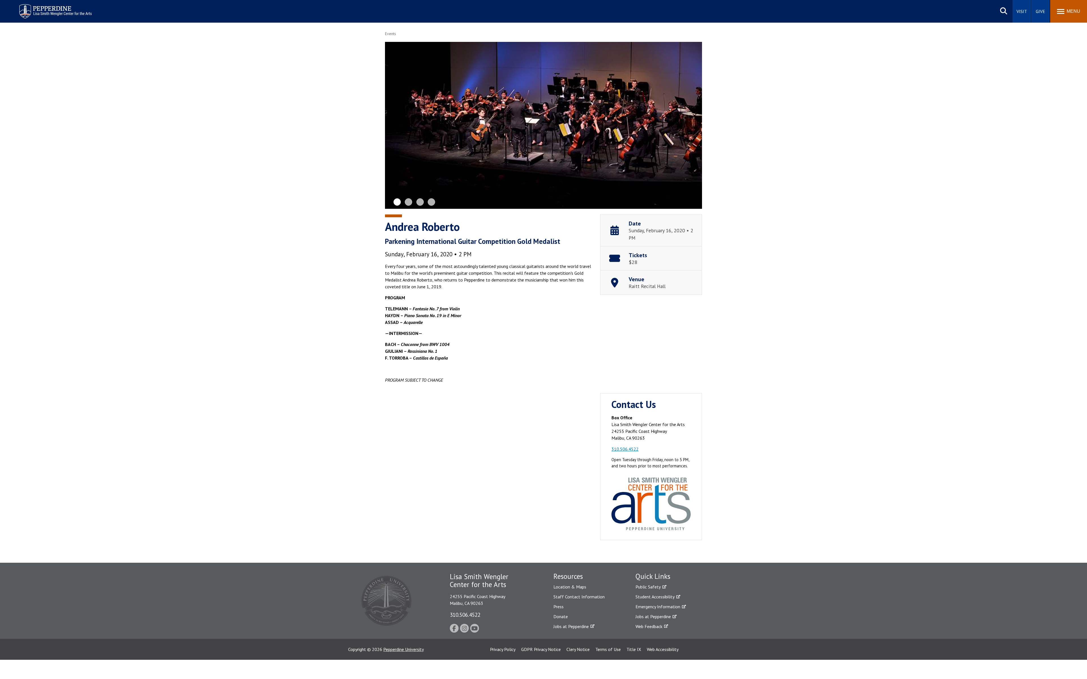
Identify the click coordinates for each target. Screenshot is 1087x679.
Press (558, 606)
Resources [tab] (568, 576)
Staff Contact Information (579, 597)
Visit (1022, 11)
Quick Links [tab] (652, 576)
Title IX (633, 649)
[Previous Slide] (394, 125)
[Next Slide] (692, 125)
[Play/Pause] (544, 126)
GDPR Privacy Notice (541, 649)
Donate (560, 616)
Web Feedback (648, 626)
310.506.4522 (625, 449)
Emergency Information (657, 606)
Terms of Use (608, 649)
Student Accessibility (655, 597)
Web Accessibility (663, 649)
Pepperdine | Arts (34, 5)
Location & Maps (569, 587)
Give (1040, 11)
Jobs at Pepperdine (571, 626)
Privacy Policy (502, 649)
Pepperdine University (403, 649)
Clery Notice (578, 649)
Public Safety (648, 587)
